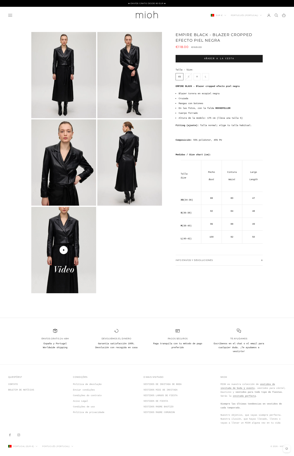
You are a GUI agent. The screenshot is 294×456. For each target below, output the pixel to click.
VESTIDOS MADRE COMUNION (159, 412)
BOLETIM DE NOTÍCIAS (21, 389)
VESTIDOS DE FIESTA (155, 401)
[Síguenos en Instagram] (18, 435)
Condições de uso (84, 406)
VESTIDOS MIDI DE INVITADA (160, 389)
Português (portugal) (244, 15)
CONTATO (13, 384)
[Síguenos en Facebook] (10, 435)
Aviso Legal (80, 401)
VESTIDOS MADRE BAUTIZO (158, 406)
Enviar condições (84, 389)
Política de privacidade (88, 412)
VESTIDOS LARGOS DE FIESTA (160, 395)
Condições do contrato (87, 395)
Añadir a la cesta (219, 58)
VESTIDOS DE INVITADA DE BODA (162, 384)
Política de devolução (87, 384)
